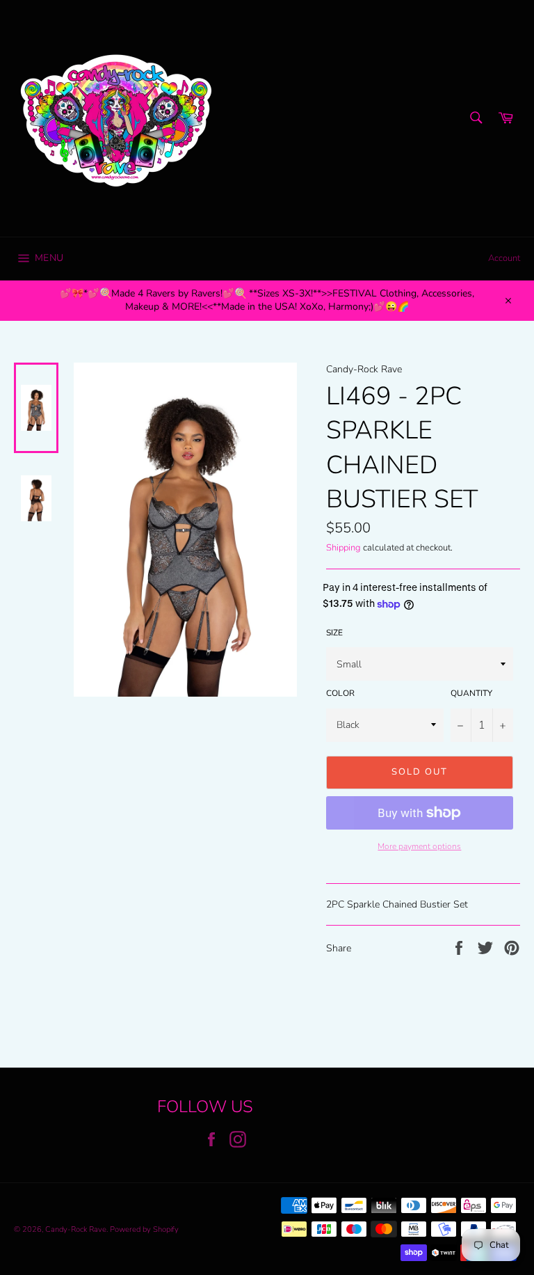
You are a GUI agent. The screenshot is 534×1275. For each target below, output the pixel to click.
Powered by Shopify (144, 1229)
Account (504, 258)
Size (334, 632)
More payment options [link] (419, 846)
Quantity (471, 693)
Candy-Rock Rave (75, 1229)
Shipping (343, 547)
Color (340, 693)
